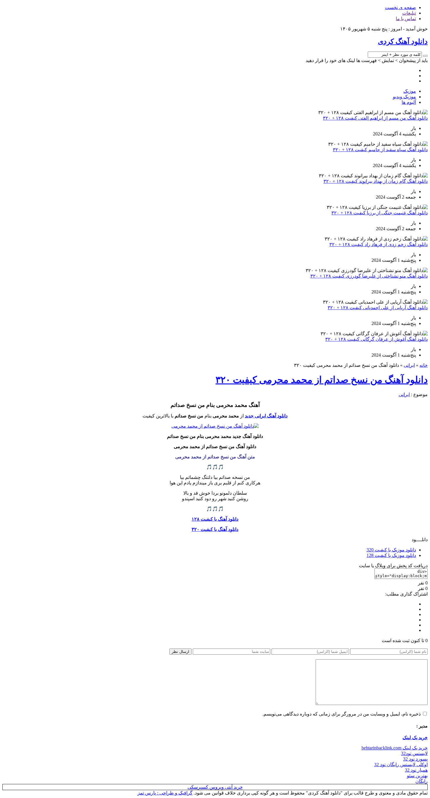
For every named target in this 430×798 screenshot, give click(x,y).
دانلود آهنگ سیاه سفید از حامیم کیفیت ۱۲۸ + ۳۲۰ (380, 149)
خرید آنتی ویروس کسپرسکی (215, 787)
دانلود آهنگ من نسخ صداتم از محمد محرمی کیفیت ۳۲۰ (322, 379)
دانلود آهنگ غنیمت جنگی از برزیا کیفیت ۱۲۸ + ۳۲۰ (379, 212)
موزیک (409, 91)
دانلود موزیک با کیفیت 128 (391, 555)
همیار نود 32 (416, 770)
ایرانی (409, 365)
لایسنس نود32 (414, 753)
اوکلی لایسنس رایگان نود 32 (401, 764)
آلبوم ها (409, 102)
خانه (423, 365)
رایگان (421, 781)
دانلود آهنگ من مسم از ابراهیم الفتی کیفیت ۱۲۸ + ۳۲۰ (375, 118)
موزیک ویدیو (404, 96)
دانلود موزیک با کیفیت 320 (391, 549)
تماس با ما (406, 18)
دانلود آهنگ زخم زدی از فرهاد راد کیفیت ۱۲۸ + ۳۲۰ (378, 244)
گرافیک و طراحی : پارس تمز (164, 792)
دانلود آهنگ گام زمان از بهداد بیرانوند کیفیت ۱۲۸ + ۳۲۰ (376, 181)
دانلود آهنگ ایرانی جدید (266, 415)
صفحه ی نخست (400, 7)
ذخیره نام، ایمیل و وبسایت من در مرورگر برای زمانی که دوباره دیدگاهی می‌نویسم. (341, 713)
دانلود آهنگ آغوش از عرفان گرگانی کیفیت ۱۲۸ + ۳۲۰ (376, 339)
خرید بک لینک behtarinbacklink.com (395, 747)
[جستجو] (425, 56)
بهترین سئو (417, 775)
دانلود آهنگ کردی (403, 41)
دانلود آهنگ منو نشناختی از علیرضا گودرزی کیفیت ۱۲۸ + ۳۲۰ (369, 276)
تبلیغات (409, 13)
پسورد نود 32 (415, 758)
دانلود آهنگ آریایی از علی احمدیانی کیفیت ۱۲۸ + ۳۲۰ (378, 307)
